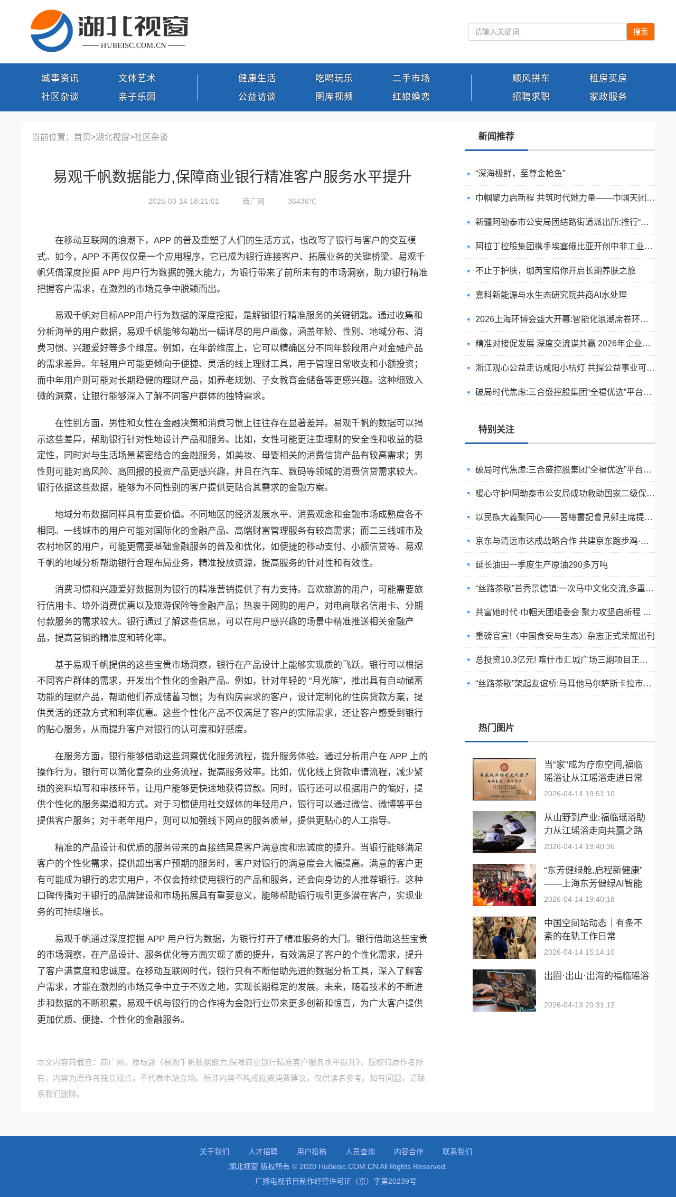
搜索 (640, 31)
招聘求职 (531, 97)
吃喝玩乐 (334, 78)
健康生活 (257, 78)
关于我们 (214, 1151)
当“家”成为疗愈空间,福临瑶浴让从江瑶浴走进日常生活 (593, 778)
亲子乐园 (137, 97)
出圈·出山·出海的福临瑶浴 (596, 976)
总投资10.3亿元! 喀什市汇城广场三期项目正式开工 (570, 659)
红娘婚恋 (411, 97)
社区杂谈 (60, 97)
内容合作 (409, 1151)
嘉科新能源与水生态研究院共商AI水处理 (551, 294)
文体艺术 (137, 78)
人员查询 (360, 1151)
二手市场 (411, 78)
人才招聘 (263, 1151)
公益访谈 (257, 97)
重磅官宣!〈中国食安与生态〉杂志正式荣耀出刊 (565, 636)
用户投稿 (311, 1151)
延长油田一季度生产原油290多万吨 (541, 564)
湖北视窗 (112, 137)
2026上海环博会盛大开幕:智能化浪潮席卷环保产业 (570, 319)
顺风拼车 (531, 78)
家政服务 (608, 97)
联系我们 (457, 1151)
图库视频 (334, 97)
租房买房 (608, 78)
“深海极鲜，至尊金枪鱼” (520, 173)
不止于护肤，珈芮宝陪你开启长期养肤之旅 (555, 270)
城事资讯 (60, 78)
